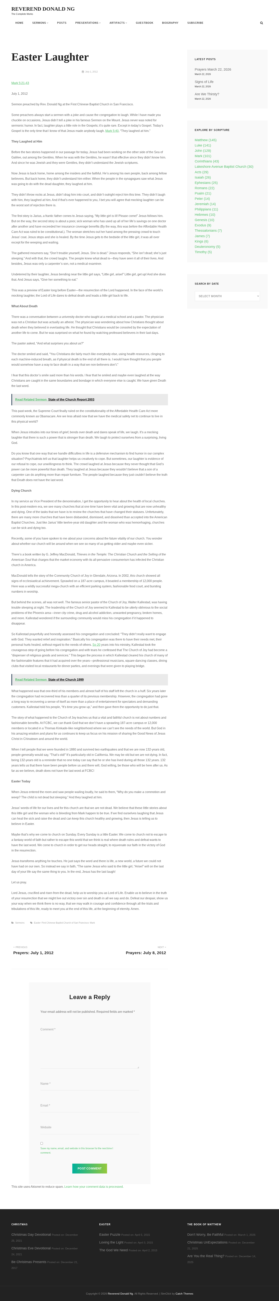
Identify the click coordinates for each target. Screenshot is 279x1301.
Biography (170, 22)
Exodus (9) (203, 225)
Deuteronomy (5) (207, 247)
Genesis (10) (204, 220)
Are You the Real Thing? (205, 1256)
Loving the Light (111, 1242)
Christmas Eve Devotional (31, 1248)
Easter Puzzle (109, 1234)
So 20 (96, 644)
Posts (62, 22)
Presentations (87, 22)
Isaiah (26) (203, 177)
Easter (37, 922)
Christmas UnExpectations (207, 1242)
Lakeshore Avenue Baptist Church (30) (224, 167)
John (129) (203, 151)
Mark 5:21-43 (20, 83)
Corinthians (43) (207, 161)
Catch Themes (184, 1293)
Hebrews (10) (205, 215)
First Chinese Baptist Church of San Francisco (65, 922)
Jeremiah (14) (205, 204)
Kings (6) (201, 241)
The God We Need (113, 1250)
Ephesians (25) (206, 183)
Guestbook (144, 22)
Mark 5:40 (112, 130)
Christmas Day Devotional (31, 1234)
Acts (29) (201, 172)
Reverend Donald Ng (43, 9)
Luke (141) (203, 145)
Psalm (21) (203, 193)
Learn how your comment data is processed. (94, 1186)
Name (45, 1083)
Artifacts (117, 22)
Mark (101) (203, 156)
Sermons (39, 22)
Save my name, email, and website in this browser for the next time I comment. (76, 1150)
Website (45, 1127)
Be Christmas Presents (28, 1262)
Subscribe (195, 22)
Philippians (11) (206, 209)
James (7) (202, 236)
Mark (92, 922)
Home (19, 22)
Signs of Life (204, 82)
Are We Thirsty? (207, 94)
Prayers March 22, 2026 (213, 69)
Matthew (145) (206, 140)
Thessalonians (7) (208, 230)
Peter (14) (202, 199)
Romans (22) (204, 188)
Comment (47, 1029)
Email (45, 1105)
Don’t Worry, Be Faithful (205, 1234)
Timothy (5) (203, 252)
